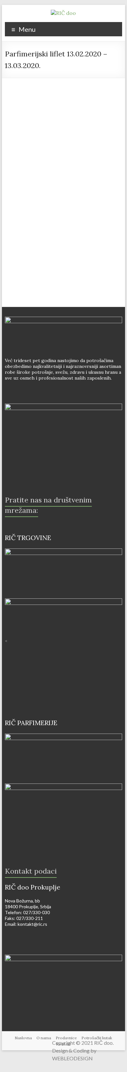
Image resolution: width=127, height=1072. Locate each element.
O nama (43, 1037)
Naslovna (23, 1037)
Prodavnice (66, 1037)
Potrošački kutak (96, 1037)
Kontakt (63, 1044)
